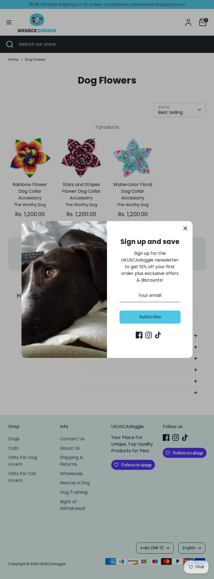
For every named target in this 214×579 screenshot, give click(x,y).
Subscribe (150, 317)
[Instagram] (148, 335)
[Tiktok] (158, 335)
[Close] (185, 228)
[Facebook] (139, 335)
